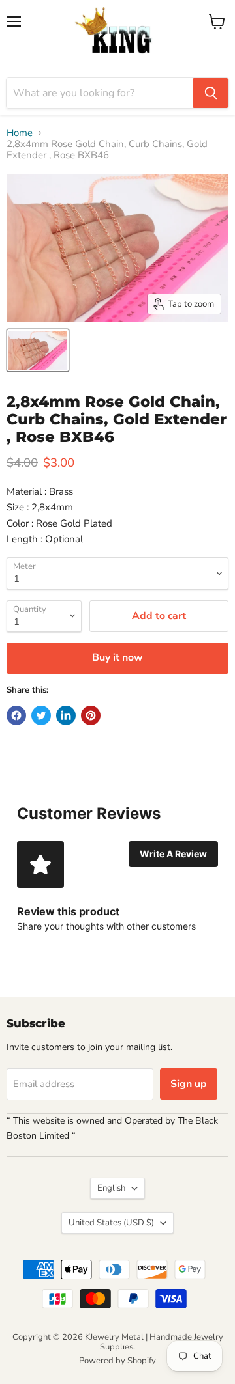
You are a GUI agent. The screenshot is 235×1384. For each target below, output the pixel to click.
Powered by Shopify (117, 1360)
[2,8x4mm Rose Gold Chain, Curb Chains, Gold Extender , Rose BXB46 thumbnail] (38, 350)
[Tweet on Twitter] (41, 715)
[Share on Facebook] (16, 715)
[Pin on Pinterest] (91, 715)
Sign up (188, 1084)
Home (20, 133)
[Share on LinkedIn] (66, 715)
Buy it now (117, 657)
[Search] (210, 93)
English (111, 1188)
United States (111, 1222)
